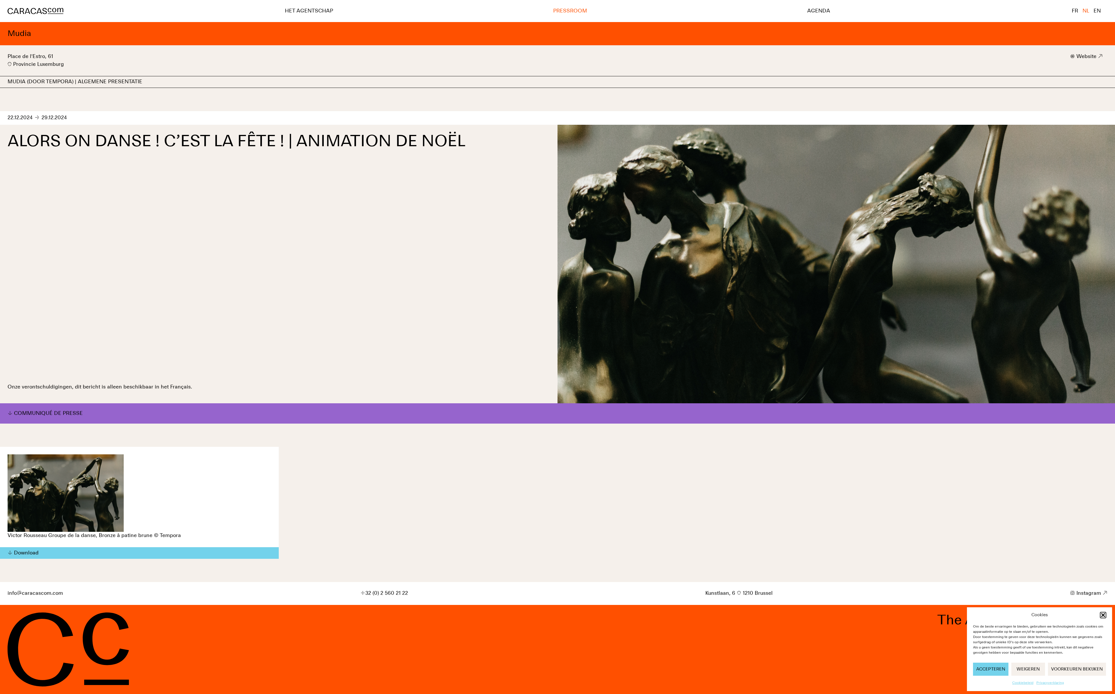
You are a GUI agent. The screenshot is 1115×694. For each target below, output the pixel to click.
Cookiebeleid (1022, 683)
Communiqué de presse (48, 413)
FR (1075, 11)
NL (1085, 11)
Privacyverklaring (1050, 683)
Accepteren (990, 669)
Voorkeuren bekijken (1077, 669)
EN (1097, 11)
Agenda (818, 11)
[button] (1103, 615)
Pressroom (570, 11)
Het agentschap (309, 11)
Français (180, 387)
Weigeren (1028, 669)
